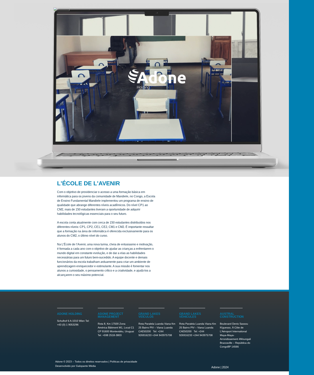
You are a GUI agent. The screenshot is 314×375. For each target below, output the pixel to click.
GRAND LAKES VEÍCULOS (149, 315)
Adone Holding (69, 313)
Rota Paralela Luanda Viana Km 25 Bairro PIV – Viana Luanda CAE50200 (156, 327)
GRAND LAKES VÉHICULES (190, 315)
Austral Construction (232, 315)
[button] (157, 283)
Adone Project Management (110, 315)
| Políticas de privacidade (122, 361)
